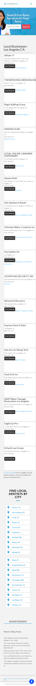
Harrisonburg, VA (18, 512)
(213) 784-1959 (9, 63)
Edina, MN (15, 570)
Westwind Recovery (14, 300)
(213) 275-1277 (9, 110)
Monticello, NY (17, 547)
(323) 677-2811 (9, 407)
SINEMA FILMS (12, 129)
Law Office (18, 190)
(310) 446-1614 (9, 233)
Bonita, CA (16, 522)
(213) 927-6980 (9, 186)
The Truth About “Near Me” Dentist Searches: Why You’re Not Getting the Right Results (17, 645)
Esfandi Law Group (14, 448)
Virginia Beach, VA (18, 565)
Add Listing (12, 678)
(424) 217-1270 (9, 380)
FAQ (4, 680)
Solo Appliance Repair (15, 202)
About (5, 678)
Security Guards (20, 433)
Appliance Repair (20, 360)
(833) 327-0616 (9, 306)
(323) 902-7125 (9, 137)
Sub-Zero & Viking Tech (16, 349)
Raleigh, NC (16, 552)
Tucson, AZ (16, 527)
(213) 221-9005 (9, 429)
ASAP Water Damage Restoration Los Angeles (16, 400)
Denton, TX (16, 507)
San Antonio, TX (18, 575)
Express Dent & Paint (15, 325)
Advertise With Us (23, 678)
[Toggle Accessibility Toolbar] (31, 681)
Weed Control (19, 166)
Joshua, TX (16, 590)
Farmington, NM (18, 580)
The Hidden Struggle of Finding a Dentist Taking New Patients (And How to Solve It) (18, 663)
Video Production (9, 139)
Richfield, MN (17, 537)
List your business (9, 473)
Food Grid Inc (11, 374)
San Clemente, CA (18, 585)
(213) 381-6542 (9, 282)
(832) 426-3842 (9, 85)
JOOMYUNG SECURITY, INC (19, 276)
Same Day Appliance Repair (23, 215)
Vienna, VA (16, 542)
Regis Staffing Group (14, 104)
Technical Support (20, 68)
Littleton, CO (16, 605)
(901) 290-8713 (9, 161)
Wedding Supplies (20, 90)
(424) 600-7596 (9, 210)
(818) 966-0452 (9, 257)
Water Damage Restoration (23, 411)
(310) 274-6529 (9, 453)
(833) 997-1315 (9, 355)
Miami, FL (15, 560)
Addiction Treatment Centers (24, 311)
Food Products (19, 384)
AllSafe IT (9, 55)
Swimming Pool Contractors (24, 237)
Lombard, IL (16, 532)
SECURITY (7, 284)
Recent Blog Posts (12, 632)
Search (26, 26)
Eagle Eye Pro (11, 423)
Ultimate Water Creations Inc (19, 227)
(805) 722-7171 (9, 331)
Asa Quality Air (12, 251)
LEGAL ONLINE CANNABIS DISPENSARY (18, 154)
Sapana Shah (10, 178)
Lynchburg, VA (17, 600)
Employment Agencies (22, 114)
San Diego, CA (17, 595)
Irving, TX (15, 517)
